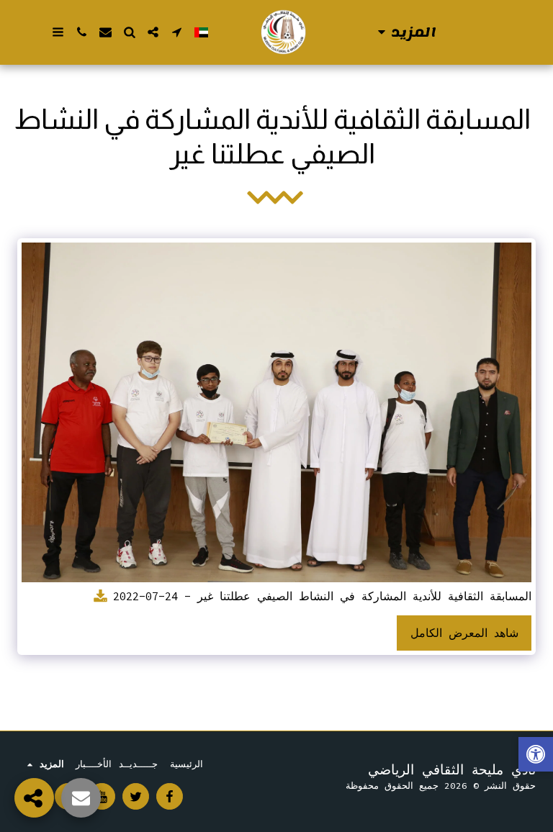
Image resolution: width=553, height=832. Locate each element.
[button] (177, 32)
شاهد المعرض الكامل (464, 633)
